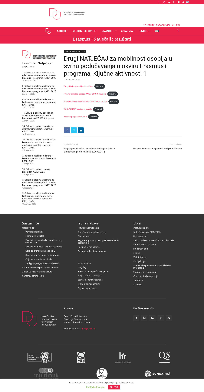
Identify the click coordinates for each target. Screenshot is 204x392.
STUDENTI (148, 25)
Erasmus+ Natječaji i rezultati (102, 39)
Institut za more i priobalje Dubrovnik (40, 267)
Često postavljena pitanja (145, 276)
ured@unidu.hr (88, 328)
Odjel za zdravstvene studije (39, 259)
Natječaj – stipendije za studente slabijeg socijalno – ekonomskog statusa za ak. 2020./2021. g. (89, 150)
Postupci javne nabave (89, 246)
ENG (156, 31)
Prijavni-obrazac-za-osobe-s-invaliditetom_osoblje (85, 101)
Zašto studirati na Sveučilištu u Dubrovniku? (154, 240)
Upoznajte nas (140, 236)
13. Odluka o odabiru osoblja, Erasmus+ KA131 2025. (36, 170)
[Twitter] (173, 2)
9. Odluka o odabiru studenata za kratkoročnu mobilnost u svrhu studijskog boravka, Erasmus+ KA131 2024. (38, 197)
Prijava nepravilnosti (87, 288)
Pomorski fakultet (34, 231)
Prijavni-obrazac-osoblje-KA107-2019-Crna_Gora (85, 94)
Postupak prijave (141, 227)
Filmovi (136, 252)
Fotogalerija (139, 261)
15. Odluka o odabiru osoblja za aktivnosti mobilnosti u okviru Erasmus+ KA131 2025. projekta (38, 115)
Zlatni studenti (140, 257)
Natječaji (82, 267)
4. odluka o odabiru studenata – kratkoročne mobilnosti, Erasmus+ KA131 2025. (39, 102)
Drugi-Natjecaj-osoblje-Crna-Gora (78, 86)
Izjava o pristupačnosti (89, 283)
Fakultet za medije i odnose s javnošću (44, 246)
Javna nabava (88, 223)
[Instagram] (164, 2)
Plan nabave (84, 236)
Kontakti (137, 284)
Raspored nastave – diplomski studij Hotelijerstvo (157, 148)
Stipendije (138, 280)
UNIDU (49, 31)
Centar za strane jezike (33, 275)
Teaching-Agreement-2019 (75, 117)
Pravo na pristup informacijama (93, 271)
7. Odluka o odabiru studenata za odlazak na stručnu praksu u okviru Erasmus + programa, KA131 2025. (39, 75)
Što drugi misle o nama (144, 272)
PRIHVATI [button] (114, 387)
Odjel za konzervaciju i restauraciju (42, 255)
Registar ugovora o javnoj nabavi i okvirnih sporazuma (98, 241)
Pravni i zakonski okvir (88, 227)
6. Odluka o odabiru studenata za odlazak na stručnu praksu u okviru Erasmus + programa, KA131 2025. (39, 89)
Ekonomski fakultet (34, 235)
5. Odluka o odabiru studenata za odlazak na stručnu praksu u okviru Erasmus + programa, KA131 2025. (39, 183)
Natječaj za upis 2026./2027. (147, 232)
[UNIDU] (102, 14)
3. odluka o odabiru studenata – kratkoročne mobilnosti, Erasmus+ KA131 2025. (39, 158)
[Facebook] (159, 2)
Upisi (137, 223)
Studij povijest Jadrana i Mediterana (42, 263)
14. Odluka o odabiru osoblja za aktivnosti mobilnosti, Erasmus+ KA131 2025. (38, 129)
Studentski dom (140, 248)
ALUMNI (176, 25)
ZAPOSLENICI (163, 25)
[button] (178, 31)
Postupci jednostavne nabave (92, 251)
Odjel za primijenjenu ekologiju (40, 250)
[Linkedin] (169, 2)
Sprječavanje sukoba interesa (92, 232)
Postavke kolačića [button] (95, 387)
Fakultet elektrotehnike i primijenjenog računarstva (43, 241)
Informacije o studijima (144, 244)
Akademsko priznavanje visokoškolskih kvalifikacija (152, 266)
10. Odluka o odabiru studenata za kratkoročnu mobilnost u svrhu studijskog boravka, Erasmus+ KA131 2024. (39, 143)
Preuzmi (99, 86)
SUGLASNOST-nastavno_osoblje (78, 109)
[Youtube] (178, 2)
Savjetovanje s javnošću (89, 275)
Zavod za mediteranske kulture (37, 271)
